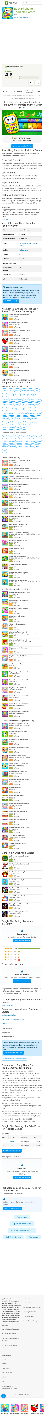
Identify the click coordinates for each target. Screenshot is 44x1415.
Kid (21, 423)
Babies (26, 409)
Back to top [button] (39, 1397)
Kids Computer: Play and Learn (18, 600)
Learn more (31, 297)
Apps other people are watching (22, 1230)
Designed (38, 437)
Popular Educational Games (22, 1224)
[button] (22, 1028)
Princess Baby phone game (17, 624)
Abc (31, 437)
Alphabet (5, 446)
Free (20, 409)
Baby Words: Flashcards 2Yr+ (18, 819)
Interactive (19, 441)
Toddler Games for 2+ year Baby (19, 338)
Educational (12, 409)
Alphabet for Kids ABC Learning (18, 888)
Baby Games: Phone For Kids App (19, 712)
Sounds (39, 413)
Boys (27, 423)
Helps (10, 395)
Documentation (6, 1368)
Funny (10, 390)
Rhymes (31, 413)
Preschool (26, 418)
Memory (11, 441)
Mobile (33, 441)
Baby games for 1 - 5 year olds (18, 323)
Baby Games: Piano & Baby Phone (19, 516)
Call (24, 395)
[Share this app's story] (31, 82)
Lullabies (13, 399)
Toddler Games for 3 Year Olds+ (18, 704)
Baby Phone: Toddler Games (17, 756)
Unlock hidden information (22, 940)
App (18, 427)
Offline (4, 451)
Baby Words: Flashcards (16, 795)
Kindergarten (6, 423)
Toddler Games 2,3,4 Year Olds (18, 764)
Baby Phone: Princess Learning (18, 608)
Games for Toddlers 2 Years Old (18, 532)
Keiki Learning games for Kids (18, 540)
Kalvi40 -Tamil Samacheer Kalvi (9, 1346)
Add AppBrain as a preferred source (15, 1059)
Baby (4, 404)
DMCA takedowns (7, 1372)
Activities (24, 437)
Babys (24, 390)
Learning (5, 418)
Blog (3, 1381)
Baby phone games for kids (17, 548)
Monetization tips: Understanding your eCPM (9, 1387)
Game (37, 404)
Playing (30, 390)
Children (11, 427)
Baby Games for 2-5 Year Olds (18, 640)
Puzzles (37, 446)
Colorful (30, 395)
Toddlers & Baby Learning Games (19, 476)
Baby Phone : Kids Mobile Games (19, 656)
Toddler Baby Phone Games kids (19, 315)
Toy (18, 413)
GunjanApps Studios (23, 852)
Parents (17, 395)
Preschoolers (29, 446)
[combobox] (30, 2)
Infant (4, 390)
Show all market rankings (12, 1150)
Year (23, 404)
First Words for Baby (15, 787)
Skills (4, 437)
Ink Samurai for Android (9, 1333)
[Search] (40, 3)
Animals (33, 409)
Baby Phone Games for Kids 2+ (18, 362)
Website (4, 1024)
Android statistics (28, 1303)
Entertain (5, 399)
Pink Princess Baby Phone (17, 835)
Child (26, 441)
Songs (20, 399)
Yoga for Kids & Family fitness (18, 880)
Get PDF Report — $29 (11, 301)
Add (32, 399)
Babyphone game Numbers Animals (20, 672)
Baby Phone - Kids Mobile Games (19, 370)
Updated (17, 390)
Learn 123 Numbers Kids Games (19, 896)
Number (33, 418)
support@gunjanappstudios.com (13, 1019)
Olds (4, 413)
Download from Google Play (22, 146)
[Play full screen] (37, 82)
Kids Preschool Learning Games (18, 872)
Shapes (11, 437)
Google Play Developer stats (32, 1307)
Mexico (12, 1141)
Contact (4, 1359)
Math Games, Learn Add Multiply (19, 856)
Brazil (12, 1145)
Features (19, 446)
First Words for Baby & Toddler (18, 564)
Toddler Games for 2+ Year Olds (18, 696)
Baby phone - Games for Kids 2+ (19, 484)
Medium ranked (24, 250)
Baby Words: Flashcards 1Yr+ (18, 811)
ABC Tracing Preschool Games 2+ (19, 864)
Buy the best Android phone (31, 1321)
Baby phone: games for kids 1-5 (18, 556)
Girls (33, 423)
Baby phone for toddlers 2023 (18, 354)
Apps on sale (33, 1237)
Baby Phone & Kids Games (17, 616)
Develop (12, 446)
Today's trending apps (13, 1237)
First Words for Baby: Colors (17, 843)
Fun (12, 418)
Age (37, 390)
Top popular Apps (28, 1316)
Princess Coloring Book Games (18, 912)
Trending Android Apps (30, 1312)
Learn (4, 409)
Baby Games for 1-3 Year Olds (18, 632)
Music (37, 395)
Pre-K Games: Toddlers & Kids (18, 524)
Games (39, 399)
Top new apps (22, 1217)
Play (24, 427)
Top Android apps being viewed (11, 1329)
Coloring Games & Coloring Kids (18, 904)
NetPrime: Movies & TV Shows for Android (11, 1339)
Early (17, 437)
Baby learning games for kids (18, 580)
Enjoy (4, 441)
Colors (4, 427)
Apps (26, 399)
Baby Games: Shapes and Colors (19, 500)
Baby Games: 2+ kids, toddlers (18, 572)
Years (4, 395)
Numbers (11, 413)
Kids (10, 404)
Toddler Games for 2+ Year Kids (18, 680)
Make (39, 441)
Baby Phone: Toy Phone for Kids (18, 346)
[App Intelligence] (3, 1396)
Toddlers (30, 404)
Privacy (4, 1363)
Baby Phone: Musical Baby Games (19, 330)
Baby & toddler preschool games (19, 469)
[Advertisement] (22, 41)
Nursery (14, 423)
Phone (17, 404)
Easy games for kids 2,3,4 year (18, 508)
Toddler (25, 413)
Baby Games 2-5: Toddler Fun (18, 772)
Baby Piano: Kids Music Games (18, 492)
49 (19, 263)
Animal (18, 418)
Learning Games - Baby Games (18, 664)
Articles (4, 1377)
